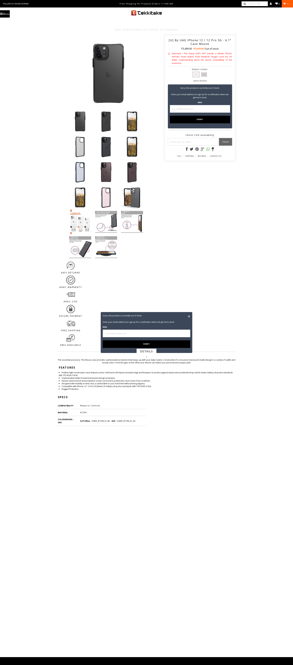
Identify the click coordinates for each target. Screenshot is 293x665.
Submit (146, 344)
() (279, 3)
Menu (6, 14)
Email (105, 327)
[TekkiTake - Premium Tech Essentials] (146, 12)
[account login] (271, 3)
